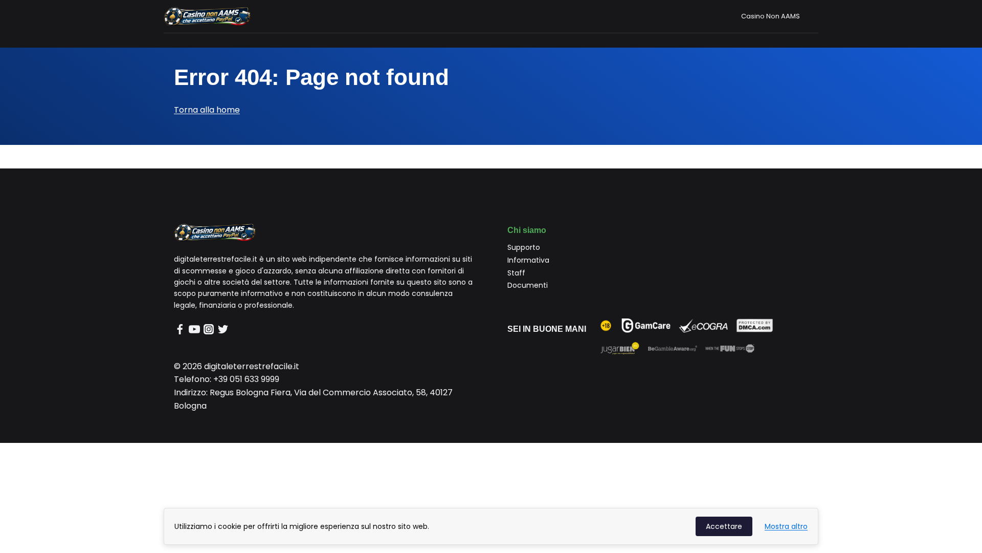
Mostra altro (786, 526)
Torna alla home (207, 110)
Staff (516, 273)
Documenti (527, 285)
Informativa (528, 260)
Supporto (523, 247)
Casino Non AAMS (770, 16)
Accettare (724, 526)
